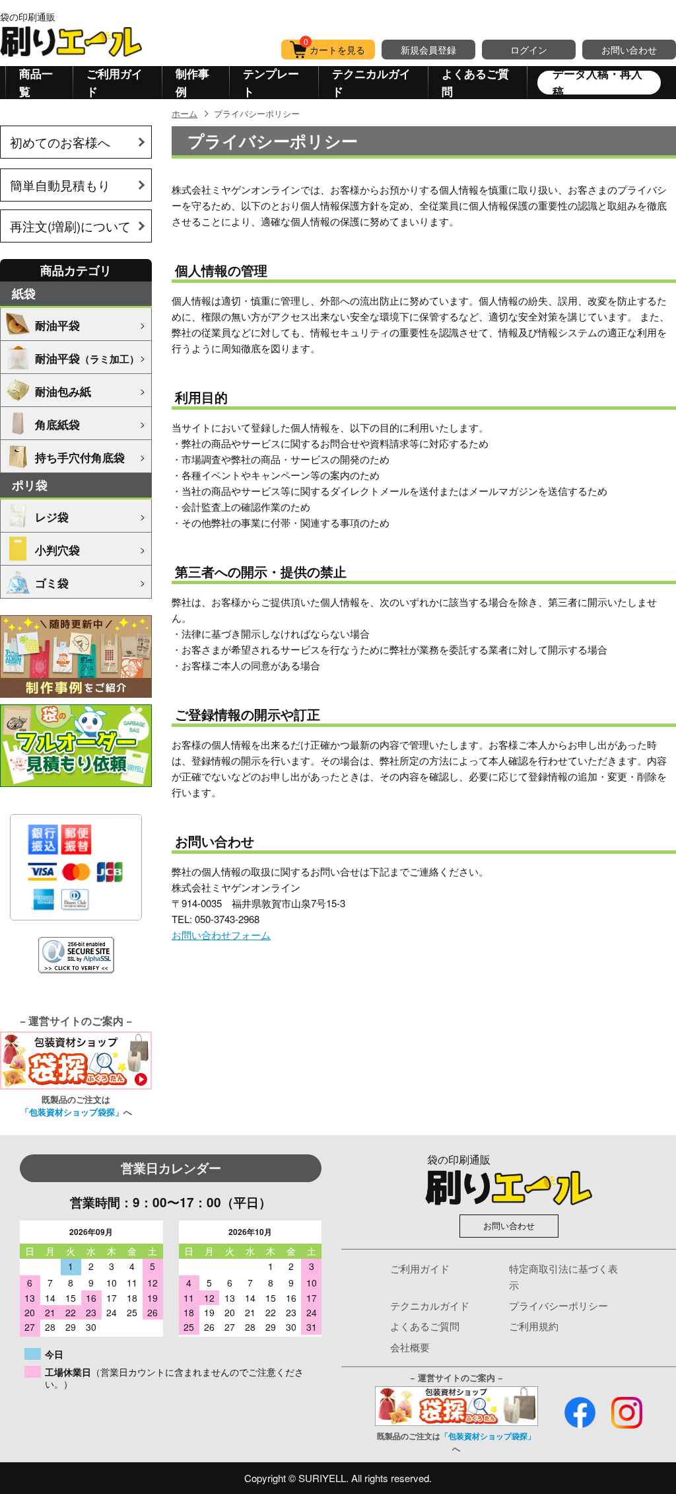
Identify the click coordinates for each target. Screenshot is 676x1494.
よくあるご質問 (475, 82)
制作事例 (192, 82)
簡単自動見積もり (60, 185)
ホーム (184, 113)
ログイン (528, 49)
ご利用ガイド (114, 82)
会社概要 (410, 1347)
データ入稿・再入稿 (597, 82)
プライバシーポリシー (558, 1305)
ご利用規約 (533, 1326)
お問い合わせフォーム (221, 935)
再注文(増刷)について (70, 226)
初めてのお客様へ (60, 142)
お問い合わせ (629, 49)
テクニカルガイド (371, 82)
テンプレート (271, 82)
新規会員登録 (428, 49)
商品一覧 (36, 82)
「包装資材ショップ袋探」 (71, 1111)
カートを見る (335, 48)
